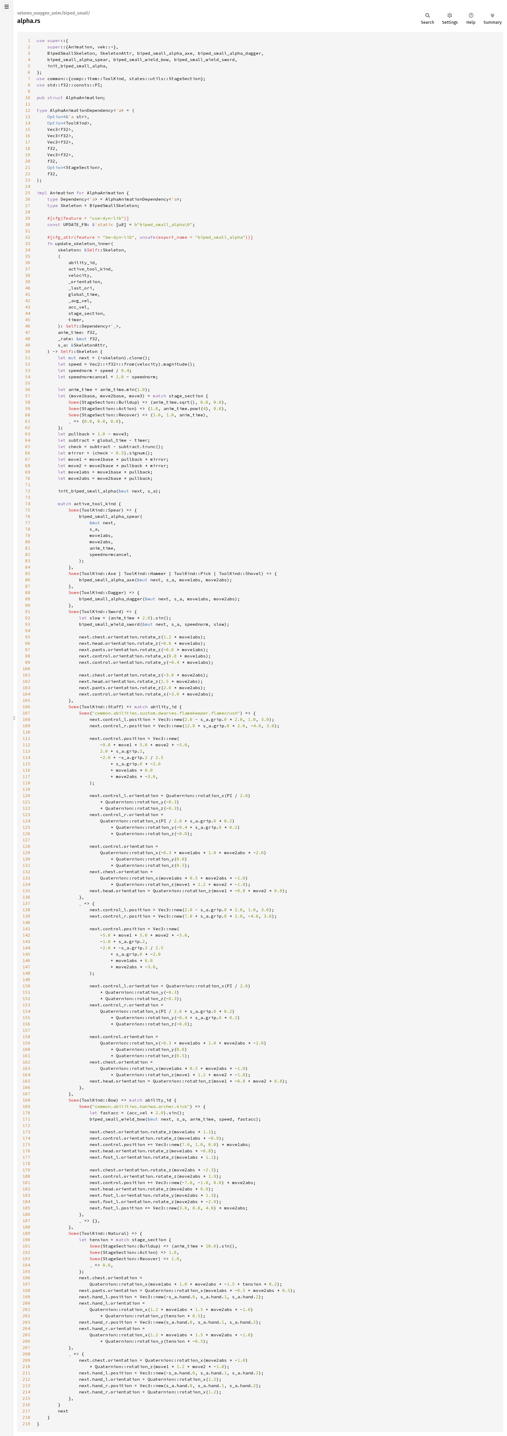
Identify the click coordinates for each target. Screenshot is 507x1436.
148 (26, 973)
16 (27, 135)
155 (26, 1017)
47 (27, 332)
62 (27, 427)
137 (26, 903)
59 (27, 408)
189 (26, 1233)
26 (27, 199)
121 (26, 801)
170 (26, 1112)
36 (27, 262)
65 (27, 446)
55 (27, 383)
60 (27, 414)
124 (26, 820)
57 (27, 395)
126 (26, 833)
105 (26, 700)
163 (26, 1068)
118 (26, 782)
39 (27, 281)
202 (26, 1315)
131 (26, 865)
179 (26, 1169)
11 (27, 104)
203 (26, 1322)
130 (26, 859)
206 (26, 1341)
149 (26, 979)
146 (26, 960)
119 (26, 789)
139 (26, 916)
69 (27, 472)
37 (27, 268)
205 (26, 1334)
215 (26, 1398)
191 (26, 1246)
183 (26, 1195)
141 (26, 928)
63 (27, 433)
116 (26, 770)
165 (26, 1081)
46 (27, 326)
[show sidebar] (6, 6)
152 (26, 998)
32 (27, 237)
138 (26, 909)
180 (26, 1176)
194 (26, 1265)
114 (26, 757)
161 (26, 1055)
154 (26, 1011)
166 (26, 1087)
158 (26, 1036)
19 (27, 154)
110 (26, 732)
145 (26, 954)
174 (26, 1138)
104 (26, 694)
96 (27, 643)
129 (26, 852)
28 (27, 211)
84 (27, 567)
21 (27, 167)
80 (27, 541)
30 (27, 224)
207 (26, 1347)
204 (26, 1328)
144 (26, 947)
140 (26, 922)
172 (26, 1125)
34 (27, 249)
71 (27, 484)
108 (26, 719)
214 (26, 1391)
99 (27, 662)
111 (26, 738)
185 (26, 1208)
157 (26, 1030)
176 (26, 1150)
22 (27, 173)
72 (27, 491)
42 (27, 300)
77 (27, 522)
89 (27, 598)
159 (26, 1043)
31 (27, 230)
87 (27, 586)
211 (26, 1372)
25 (27, 192)
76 (27, 516)
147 (26, 966)
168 (26, 1100)
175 (26, 1144)
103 (26, 687)
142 (26, 935)
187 (26, 1220)
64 (27, 440)
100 (26, 668)
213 (26, 1385)
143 (26, 941)
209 (26, 1360)
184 (26, 1201)
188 (26, 1227)
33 (27, 243)
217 (26, 1411)
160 (26, 1049)
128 (26, 846)
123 (26, 814)
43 (27, 307)
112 (26, 744)
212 (26, 1379)
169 (26, 1106)
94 (27, 630)
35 (27, 256)
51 (27, 357)
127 (26, 840)
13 (27, 116)
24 (27, 186)
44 (27, 313)
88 (27, 592)
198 (26, 1290)
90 (27, 605)
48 (27, 338)
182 (26, 1188)
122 (26, 808)
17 (27, 142)
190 (26, 1239)
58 (27, 402)
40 (27, 288)
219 (26, 1423)
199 (26, 1296)
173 (26, 1131)
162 (26, 1062)
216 (26, 1404)
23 (27, 180)
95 (27, 636)
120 (26, 795)
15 (27, 129)
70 (27, 478)
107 (26, 713)
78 (27, 529)
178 (26, 1163)
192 (26, 1252)
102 (26, 681)
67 (27, 459)
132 (26, 871)
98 (27, 656)
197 (26, 1284)
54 (27, 376)
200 (26, 1303)
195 (26, 1271)
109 (26, 725)
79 (27, 535)
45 (27, 319)
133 (26, 878)
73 (27, 497)
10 (27, 97)
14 (27, 123)
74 (27, 503)
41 (27, 294)
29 (27, 218)
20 (27, 161)
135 (26, 890)
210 (26, 1366)
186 (26, 1214)
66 (27, 452)
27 (27, 205)
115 (26, 763)
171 (26, 1119)
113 (26, 751)
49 (27, 345)
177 (26, 1157)
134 (26, 884)
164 (26, 1074)
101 (26, 675)
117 (26, 776)
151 (26, 992)
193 (26, 1258)
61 (27, 421)
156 (26, 1024)
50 (27, 351)
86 (27, 579)
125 (26, 827)
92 (27, 617)
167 (26, 1093)
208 (26, 1353)
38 (27, 275)
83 (27, 560)
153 (26, 1004)
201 (26, 1309)
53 (27, 370)
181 (26, 1182)
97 (27, 649)
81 (27, 548)
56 (27, 389)
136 (26, 897)
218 (26, 1417)
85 (27, 573)
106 (26, 706)
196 (26, 1277)
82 (27, 554)
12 (27, 110)
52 (27, 364)
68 (27, 465)
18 (27, 148)
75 (27, 510)
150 (26, 985)
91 (27, 611)
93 (27, 624)
